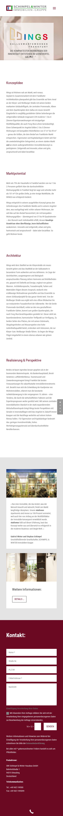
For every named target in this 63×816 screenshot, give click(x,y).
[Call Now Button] (31, 811)
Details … (19, 599)
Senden (50, 726)
